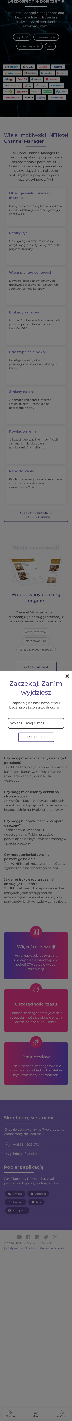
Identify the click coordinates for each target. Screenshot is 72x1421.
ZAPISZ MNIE (36, 737)
